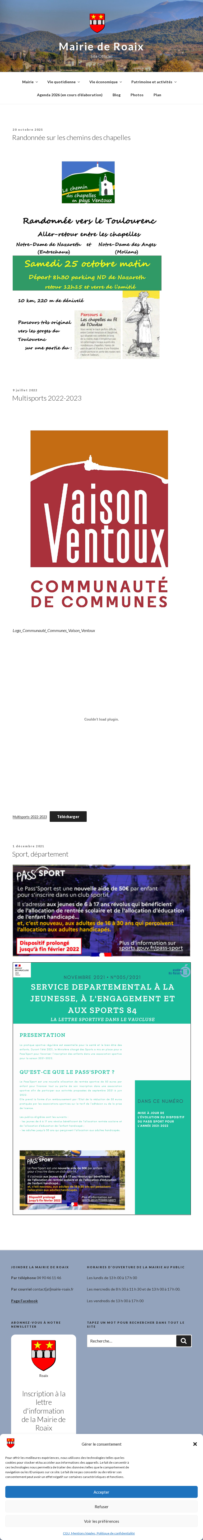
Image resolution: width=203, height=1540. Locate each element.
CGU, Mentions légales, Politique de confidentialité (99, 1533)
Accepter (101, 1492)
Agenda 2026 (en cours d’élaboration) (70, 95)
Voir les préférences (101, 1521)
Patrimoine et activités (151, 82)
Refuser (102, 1506)
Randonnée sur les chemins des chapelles (71, 137)
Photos (137, 95)
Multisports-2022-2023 (30, 817)
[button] (195, 1444)
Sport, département (40, 854)
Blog (117, 95)
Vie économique (103, 82)
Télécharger (68, 816)
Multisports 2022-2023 (47, 398)
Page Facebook (24, 1300)
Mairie (28, 82)
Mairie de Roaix (102, 46)
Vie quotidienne (61, 82)
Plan (157, 95)
